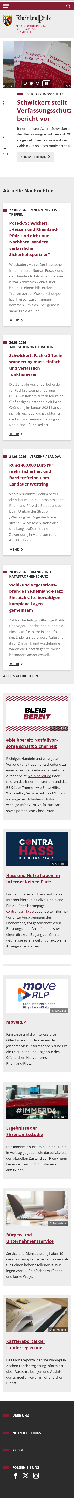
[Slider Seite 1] (25, 83)
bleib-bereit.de (39, 776)
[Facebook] (14, 1475)
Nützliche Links (26, 1433)
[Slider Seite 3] (37, 83)
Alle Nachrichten (20, 676)
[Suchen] (68, 6)
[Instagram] (35, 1475)
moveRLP (16, 1022)
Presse (18, 1450)
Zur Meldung (22, 157)
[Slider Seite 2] (31, 83)
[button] (6, 6)
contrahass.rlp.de (20, 911)
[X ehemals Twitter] (25, 1475)
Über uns (20, 1416)
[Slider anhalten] (46, 83)
